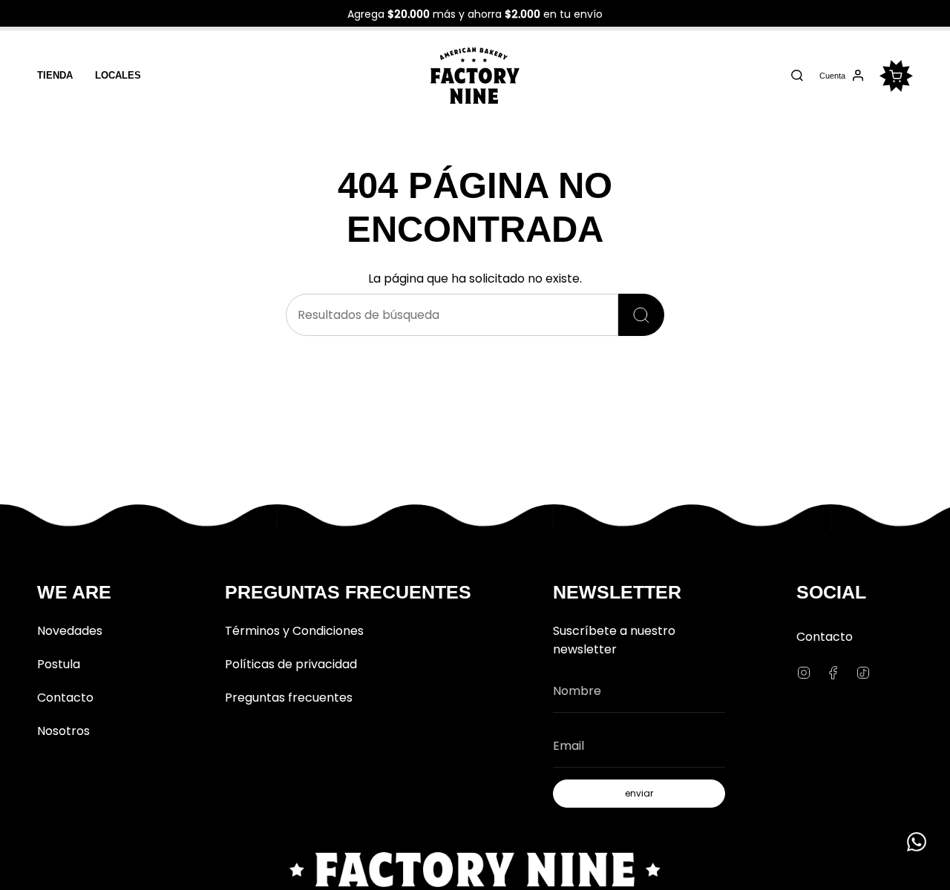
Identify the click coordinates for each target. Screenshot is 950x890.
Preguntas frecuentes (289, 697)
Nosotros (63, 730)
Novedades (69, 630)
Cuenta (832, 78)
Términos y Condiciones (294, 630)
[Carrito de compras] (896, 76)
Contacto (65, 697)
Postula (58, 664)
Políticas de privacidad (291, 664)
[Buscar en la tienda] (641, 315)
